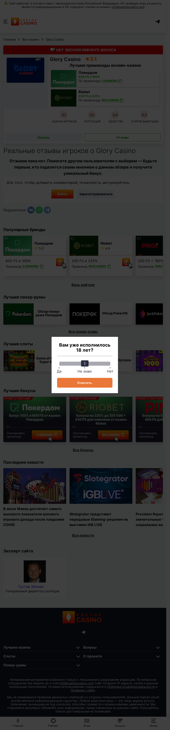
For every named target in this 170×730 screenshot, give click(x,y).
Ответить (84, 383)
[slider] (85, 363)
